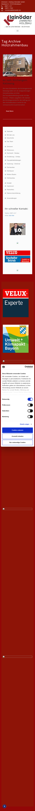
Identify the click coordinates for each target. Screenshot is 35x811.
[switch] (30, 405)
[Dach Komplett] (17, 270)
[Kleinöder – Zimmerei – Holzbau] (17, 21)
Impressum (10, 186)
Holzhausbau (11, 178)
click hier (11, 215)
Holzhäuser (10, 171)
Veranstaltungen (12, 198)
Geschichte (10, 138)
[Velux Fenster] (17, 256)
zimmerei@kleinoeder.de (13, 10)
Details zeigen (24, 424)
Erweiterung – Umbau (13, 156)
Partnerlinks (10, 189)
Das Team (10, 141)
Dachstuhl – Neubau (13, 153)
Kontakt (9, 183)
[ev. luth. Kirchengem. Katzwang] (17, 65)
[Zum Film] (17, 229)
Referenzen (10, 150)
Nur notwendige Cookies (17, 442)
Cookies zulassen (17, 430)
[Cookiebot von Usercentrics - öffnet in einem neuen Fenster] (25, 367)
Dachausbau (11, 167)
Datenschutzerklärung (13, 193)
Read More (9, 111)
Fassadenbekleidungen (14, 160)
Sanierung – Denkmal (13, 164)
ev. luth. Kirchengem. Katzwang (15, 81)
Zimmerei (10, 146)
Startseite (10, 131)
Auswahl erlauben (17, 436)
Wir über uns (11, 135)
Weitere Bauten (11, 174)
